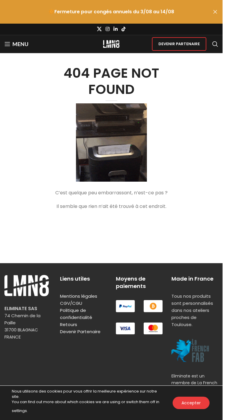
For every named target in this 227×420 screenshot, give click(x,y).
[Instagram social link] (107, 29)
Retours (68, 324)
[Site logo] (111, 43)
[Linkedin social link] (116, 29)
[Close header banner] (215, 12)
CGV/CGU (71, 303)
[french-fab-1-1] (190, 350)
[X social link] (99, 29)
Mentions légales (78, 296)
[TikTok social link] (124, 29)
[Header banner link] (111, 12)
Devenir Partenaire (179, 44)
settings (19, 411)
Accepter (191, 403)
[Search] (215, 44)
